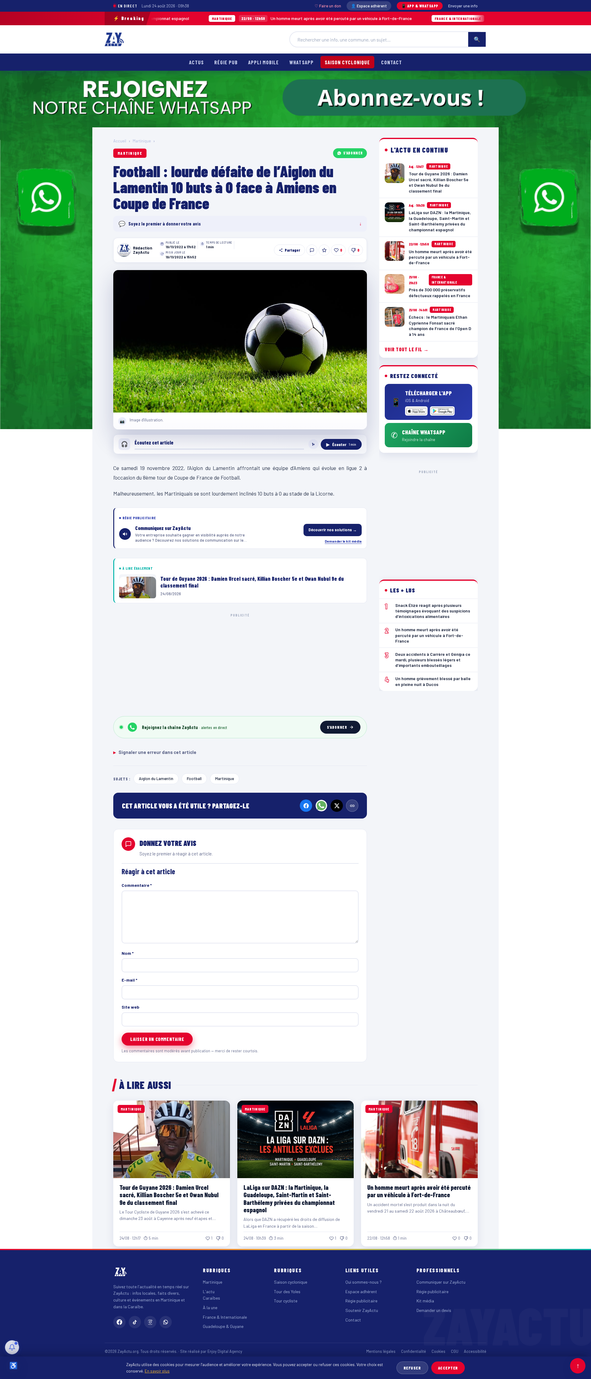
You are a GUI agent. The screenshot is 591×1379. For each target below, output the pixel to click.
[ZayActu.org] (114, 39)
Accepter (448, 1367)
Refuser (412, 1367)
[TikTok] (135, 1322)
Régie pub (226, 62)
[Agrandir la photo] (240, 341)
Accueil (119, 140)
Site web (130, 1007)
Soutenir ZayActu (361, 1310)
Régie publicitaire (361, 1300)
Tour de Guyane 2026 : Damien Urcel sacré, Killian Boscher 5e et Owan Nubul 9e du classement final (169, 1194)
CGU (454, 1351)
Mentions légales (381, 1351)
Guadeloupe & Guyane (223, 1326)
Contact (391, 62)
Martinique (142, 140)
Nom (128, 953)
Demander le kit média (343, 541)
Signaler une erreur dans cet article (154, 752)
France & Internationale (225, 1317)
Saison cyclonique (347, 62)
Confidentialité (413, 1351)
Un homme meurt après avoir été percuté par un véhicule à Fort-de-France (249, 18)
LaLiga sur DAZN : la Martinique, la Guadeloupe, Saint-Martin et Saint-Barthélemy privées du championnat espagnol (289, 1198)
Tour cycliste (285, 1300)
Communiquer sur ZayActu (440, 1282)
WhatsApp (301, 62)
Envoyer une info (463, 5)
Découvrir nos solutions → (332, 529)
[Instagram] (150, 1322)
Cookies (438, 1351)
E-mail (129, 979)
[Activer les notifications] (12, 1347)
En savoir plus (157, 1370)
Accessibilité (475, 1351)
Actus (196, 62)
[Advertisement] (240, 664)
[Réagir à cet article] (311, 250)
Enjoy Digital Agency (224, 1351)
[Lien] (352, 805)
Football (194, 778)
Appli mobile (263, 62)
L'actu (209, 1291)
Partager (292, 250)
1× (313, 444)
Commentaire (137, 885)
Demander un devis (433, 1310)
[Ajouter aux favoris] (324, 250)
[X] (337, 805)
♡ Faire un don (328, 5)
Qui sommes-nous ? (363, 1282)
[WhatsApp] (321, 805)
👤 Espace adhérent (369, 5)
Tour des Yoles (287, 1291)
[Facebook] (306, 805)
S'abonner (353, 152)
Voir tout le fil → (407, 350)
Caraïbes (211, 1298)
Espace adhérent (361, 1291)
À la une (210, 1307)
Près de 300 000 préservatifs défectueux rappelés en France (472, 18)
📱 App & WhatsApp (419, 5)
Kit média (425, 1300)
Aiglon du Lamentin (156, 778)
